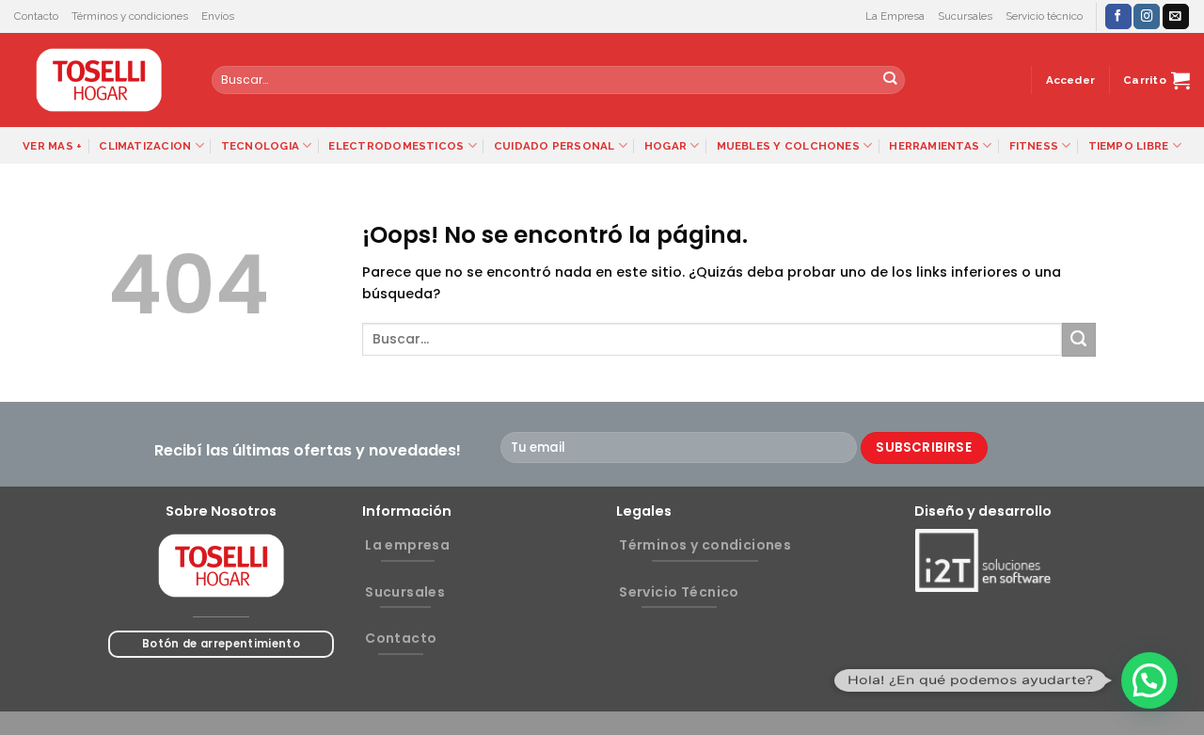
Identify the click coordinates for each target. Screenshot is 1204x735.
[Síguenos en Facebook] (1118, 16)
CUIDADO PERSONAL (554, 145)
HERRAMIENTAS (934, 145)
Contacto (36, 16)
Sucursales (965, 16)
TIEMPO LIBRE (1128, 145)
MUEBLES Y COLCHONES (788, 145)
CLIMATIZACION (145, 145)
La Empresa (895, 16)
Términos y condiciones (129, 16)
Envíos (217, 16)
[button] (1149, 680)
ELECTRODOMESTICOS (396, 145)
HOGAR (665, 145)
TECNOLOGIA (260, 145)
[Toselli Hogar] (98, 80)
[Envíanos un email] (1176, 16)
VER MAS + (52, 145)
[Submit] (890, 80)
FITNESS (1034, 145)
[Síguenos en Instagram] (1146, 16)
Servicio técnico (1044, 16)
